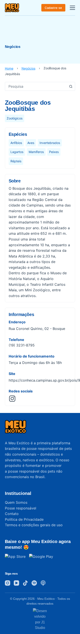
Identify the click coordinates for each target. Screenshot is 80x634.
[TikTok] (25, 583)
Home (9, 68)
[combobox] (36, 86)
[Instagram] (7, 583)
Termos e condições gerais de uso (34, 525)
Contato (12, 513)
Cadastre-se (53, 7)
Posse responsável (20, 508)
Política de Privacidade (24, 519)
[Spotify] (34, 583)
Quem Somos (16, 502)
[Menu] (72, 7)
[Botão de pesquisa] (70, 86)
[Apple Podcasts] (43, 583)
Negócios (28, 68)
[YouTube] (16, 583)
